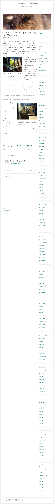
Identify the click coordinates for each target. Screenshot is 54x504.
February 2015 (42, 356)
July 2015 (41, 341)
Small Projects (17, 145)
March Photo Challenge (45, 44)
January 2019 (42, 239)
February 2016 (42, 321)
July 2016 (41, 306)
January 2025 (42, 126)
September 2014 (43, 370)
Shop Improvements (44, 58)
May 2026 (41, 85)
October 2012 (42, 437)
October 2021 (42, 202)
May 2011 (41, 484)
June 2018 (41, 248)
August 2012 (42, 443)
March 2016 (42, 318)
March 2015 (42, 353)
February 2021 (42, 222)
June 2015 (41, 344)
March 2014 (42, 388)
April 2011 (41, 487)
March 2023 (42, 169)
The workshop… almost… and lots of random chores (7, 147)
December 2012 (42, 432)
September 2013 (43, 405)
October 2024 (42, 135)
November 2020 (43, 231)
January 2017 (42, 289)
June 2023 (41, 161)
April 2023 (41, 167)
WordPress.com (19, 500)
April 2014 (41, 385)
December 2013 (42, 397)
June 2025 (41, 114)
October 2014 (42, 367)
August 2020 (42, 234)
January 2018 (42, 257)
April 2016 (41, 315)
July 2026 (41, 82)
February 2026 (42, 94)
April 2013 (41, 420)
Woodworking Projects (44, 73)
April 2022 (41, 193)
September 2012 (43, 440)
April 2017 (41, 280)
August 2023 (42, 155)
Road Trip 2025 (42, 52)
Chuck (13, 37)
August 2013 (42, 408)
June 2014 (41, 379)
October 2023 (42, 149)
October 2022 (42, 175)
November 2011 (42, 469)
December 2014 (42, 362)
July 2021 (41, 210)
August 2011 (42, 478)
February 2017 (42, 286)
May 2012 (41, 452)
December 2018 (43, 242)
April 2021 (41, 216)
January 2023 (42, 172)
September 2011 (43, 475)
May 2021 (41, 213)
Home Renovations (44, 36)
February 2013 (42, 426)
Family (41, 33)
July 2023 (41, 158)
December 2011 (42, 466)
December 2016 (43, 292)
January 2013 (42, 429)
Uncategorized (42, 64)
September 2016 (43, 301)
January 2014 (42, 394)
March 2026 (42, 91)
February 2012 (42, 461)
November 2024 (43, 132)
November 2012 (43, 434)
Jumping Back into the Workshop (29, 146)
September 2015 (43, 335)
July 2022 (41, 184)
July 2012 (41, 446)
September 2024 (43, 137)
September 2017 (43, 269)
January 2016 (42, 324)
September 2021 (43, 204)
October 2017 (42, 266)
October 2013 (42, 402)
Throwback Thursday (44, 61)
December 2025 (43, 100)
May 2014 (41, 382)
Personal (41, 49)
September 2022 (43, 178)
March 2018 (42, 254)
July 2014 (41, 376)
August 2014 (42, 373)
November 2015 (43, 330)
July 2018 (41, 245)
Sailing (41, 55)
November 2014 (43, 365)
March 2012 (42, 458)
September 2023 (43, 152)
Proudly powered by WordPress (11, 499)
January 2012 (42, 464)
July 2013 (41, 411)
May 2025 (41, 117)
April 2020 (41, 236)
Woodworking (11, 155)
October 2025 (42, 105)
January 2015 (42, 359)
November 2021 (43, 199)
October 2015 (42, 333)
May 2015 (41, 347)
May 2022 (41, 190)
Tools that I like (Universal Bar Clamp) (29, 170)
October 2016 (42, 298)
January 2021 (42, 225)
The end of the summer (7, 170)
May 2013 (41, 417)
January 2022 (42, 196)
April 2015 (41, 350)
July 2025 (41, 111)
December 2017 (42, 260)
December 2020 (43, 228)
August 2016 (42, 303)
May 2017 (41, 277)
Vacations (41, 67)
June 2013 (41, 414)
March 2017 (42, 283)
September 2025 (43, 108)
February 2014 (42, 391)
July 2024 (41, 143)
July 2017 (41, 274)
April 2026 (41, 88)
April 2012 (41, 455)
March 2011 (41, 490)
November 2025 (43, 103)
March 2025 (42, 123)
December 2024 (43, 129)
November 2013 (43, 399)
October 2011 (42, 472)
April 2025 (41, 120)
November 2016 (43, 295)
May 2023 (41, 164)
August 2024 (42, 140)
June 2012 (41, 449)
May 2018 (41, 251)
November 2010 (43, 493)
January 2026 (42, 97)
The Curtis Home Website (27, 3)
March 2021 (42, 219)
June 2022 (41, 187)
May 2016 (41, 312)
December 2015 (42, 327)
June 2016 (41, 309)
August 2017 (42, 271)
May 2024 (41, 146)
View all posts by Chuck (15, 163)
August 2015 (42, 338)
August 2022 (42, 181)
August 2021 (42, 207)
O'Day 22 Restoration (44, 46)
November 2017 (43, 263)
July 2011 (41, 481)
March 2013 (42, 423)
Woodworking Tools (44, 76)
